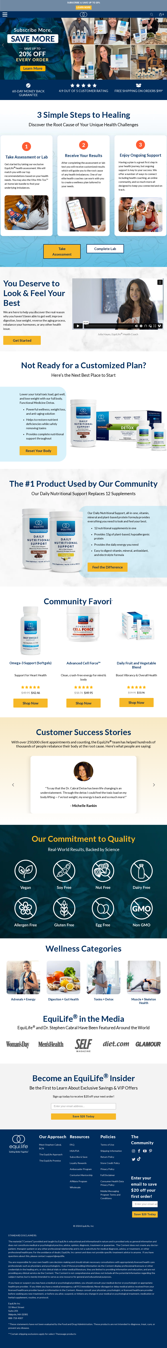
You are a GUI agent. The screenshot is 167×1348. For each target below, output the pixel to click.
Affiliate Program (78, 1181)
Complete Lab (105, 249)
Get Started (22, 340)
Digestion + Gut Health (63, 999)
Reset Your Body (38, 451)
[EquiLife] (83, 14)
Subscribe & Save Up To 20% (83, 2)
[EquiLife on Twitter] (133, 1159)
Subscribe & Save (78, 1156)
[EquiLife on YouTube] (145, 1151)
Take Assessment (62, 251)
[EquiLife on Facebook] (139, 1151)
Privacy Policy (107, 1169)
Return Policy (107, 1156)
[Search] (152, 14)
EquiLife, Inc (87, 1226)
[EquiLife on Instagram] (133, 1151)
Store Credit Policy (110, 1163)
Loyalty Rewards (78, 1163)
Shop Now (30, 703)
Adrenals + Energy (23, 999)
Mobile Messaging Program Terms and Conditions (110, 1195)
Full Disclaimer (107, 1175)
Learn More (83, 7)
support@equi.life (55, 1256)
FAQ (72, 1144)
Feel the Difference (107, 567)
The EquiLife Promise (50, 1160)
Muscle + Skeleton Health (143, 1001)
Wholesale (75, 1187)
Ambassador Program (81, 1169)
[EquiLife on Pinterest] (150, 1151)
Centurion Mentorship (81, 1175)
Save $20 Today (83, 1116)
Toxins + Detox (104, 999)
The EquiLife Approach (50, 1154)
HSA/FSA (74, 1150)
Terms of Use (107, 1144)
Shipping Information (111, 1150)
